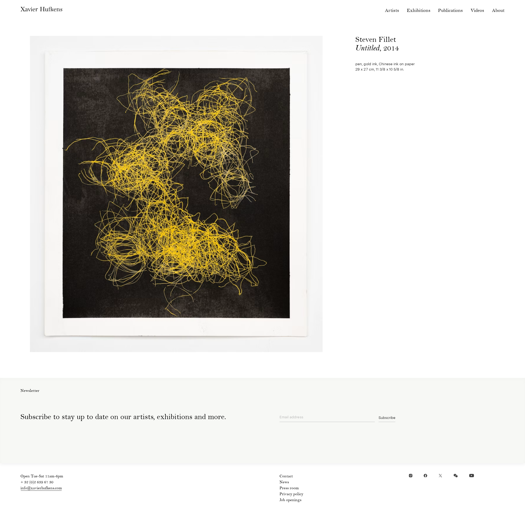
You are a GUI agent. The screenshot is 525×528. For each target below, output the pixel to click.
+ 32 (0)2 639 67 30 (37, 482)
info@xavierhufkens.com (41, 488)
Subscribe (387, 417)
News (284, 482)
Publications (450, 10)
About (498, 10)
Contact (286, 476)
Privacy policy (291, 494)
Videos (477, 10)
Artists (392, 10)
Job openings (290, 500)
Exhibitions (418, 10)
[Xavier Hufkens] (45, 10)
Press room (289, 488)
